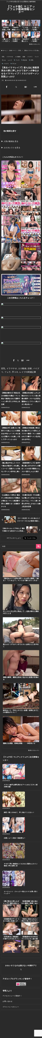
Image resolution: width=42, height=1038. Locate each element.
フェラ (37, 56)
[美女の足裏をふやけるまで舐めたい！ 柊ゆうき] (31, 174)
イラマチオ (10, 56)
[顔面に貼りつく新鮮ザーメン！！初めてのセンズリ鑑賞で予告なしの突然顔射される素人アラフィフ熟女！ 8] (11, 202)
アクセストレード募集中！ (12, 996)
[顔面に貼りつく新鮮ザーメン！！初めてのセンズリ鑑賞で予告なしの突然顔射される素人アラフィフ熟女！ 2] (31, 229)
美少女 (25, 60)
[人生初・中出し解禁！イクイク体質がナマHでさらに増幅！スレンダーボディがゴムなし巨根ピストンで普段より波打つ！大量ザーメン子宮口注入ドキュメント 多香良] (11, 256)
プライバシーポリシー (11, 1007)
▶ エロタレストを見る (10, 148)
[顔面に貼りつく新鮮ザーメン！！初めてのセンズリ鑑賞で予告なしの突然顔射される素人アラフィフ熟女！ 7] (31, 202)
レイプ (10, 60)
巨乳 (3, 56)
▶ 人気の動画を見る (9, 141)
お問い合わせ (7, 1001)
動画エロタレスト (34, 44)
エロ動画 (17, 56)
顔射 (24, 56)
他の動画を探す (9, 131)
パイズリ (29, 56)
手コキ (4, 60)
